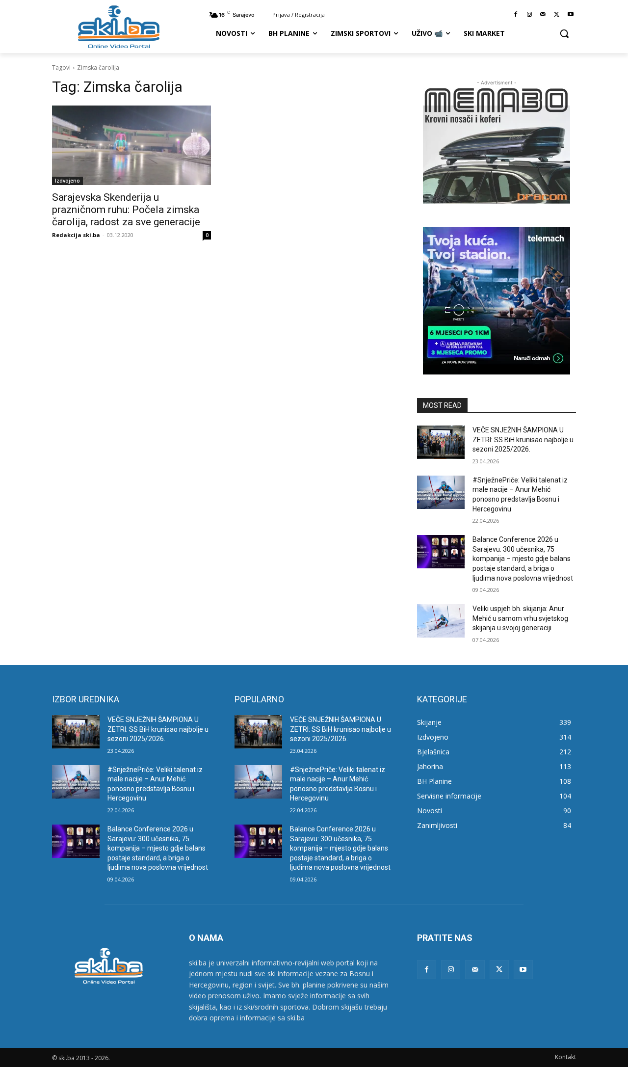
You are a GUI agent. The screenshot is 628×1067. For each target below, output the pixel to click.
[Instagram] (529, 15)
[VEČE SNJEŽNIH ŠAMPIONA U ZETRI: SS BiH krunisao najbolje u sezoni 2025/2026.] (441, 442)
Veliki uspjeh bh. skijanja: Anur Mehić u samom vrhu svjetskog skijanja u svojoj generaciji (520, 618)
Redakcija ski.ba (76, 235)
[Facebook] (516, 15)
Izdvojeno (67, 180)
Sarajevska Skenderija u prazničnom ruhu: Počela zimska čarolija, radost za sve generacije (126, 209)
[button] (564, 33)
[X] (556, 15)
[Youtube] (570, 15)
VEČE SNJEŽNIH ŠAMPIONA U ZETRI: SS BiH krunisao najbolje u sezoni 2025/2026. (523, 439)
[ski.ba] (118, 26)
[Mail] (543, 15)
